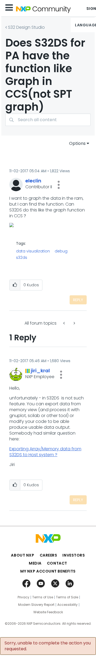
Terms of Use (42, 597)
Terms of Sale (67, 597)
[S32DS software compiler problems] (64, 323)
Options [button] (77, 143)
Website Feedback (48, 612)
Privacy (23, 597)
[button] (58, 184)
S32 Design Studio (26, 27)
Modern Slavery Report (36, 604)
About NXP (22, 555)
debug (61, 251)
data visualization (33, 251)
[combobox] (48, 119)
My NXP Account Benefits (48, 571)
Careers (48, 555)
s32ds (21, 257)
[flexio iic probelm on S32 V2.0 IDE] (74, 323)
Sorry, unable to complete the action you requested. (48, 646)
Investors (73, 555)
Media (35, 563)
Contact (57, 563)
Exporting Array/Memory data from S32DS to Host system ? (45, 452)
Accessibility (67, 604)
